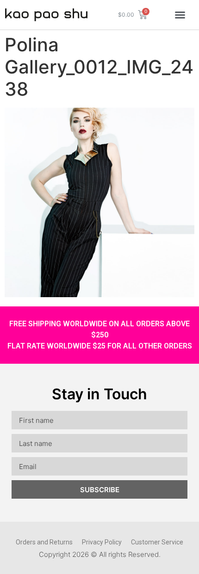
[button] (180, 14)
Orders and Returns (44, 542)
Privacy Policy (102, 542)
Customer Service (157, 542)
